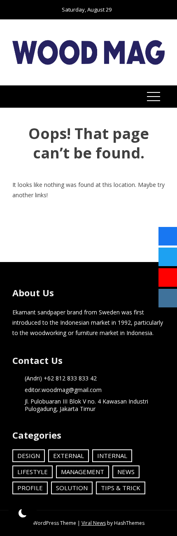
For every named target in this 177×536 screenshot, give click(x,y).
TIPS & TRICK (120, 488)
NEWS (126, 472)
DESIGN (28, 455)
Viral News (94, 523)
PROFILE (30, 488)
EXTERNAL (68, 455)
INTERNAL (112, 455)
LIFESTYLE (32, 472)
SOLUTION (72, 488)
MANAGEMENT (82, 472)
